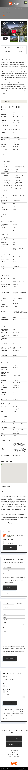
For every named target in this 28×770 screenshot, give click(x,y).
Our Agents (20, 545)
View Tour (15, 149)
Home (3, 522)
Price (4, 683)
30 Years (6, 679)
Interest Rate (6, 694)
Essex (15, 522)
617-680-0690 (8, 539)
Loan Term (5, 676)
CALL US (14, 738)
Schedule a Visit (19, 603)
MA (11, 522)
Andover (19, 522)
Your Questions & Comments (10, 627)
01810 (24, 522)
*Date (4, 617)
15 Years (12, 679)
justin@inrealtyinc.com (14, 756)
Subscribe (10, 587)
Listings (7, 522)
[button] (3, 15)
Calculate (10, 702)
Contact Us (10, 547)
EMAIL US (14, 744)
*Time (4, 622)
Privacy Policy (11, 582)
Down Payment (6, 689)
